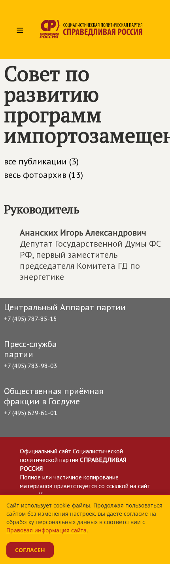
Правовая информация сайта (46, 530)
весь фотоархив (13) (43, 174)
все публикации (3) (41, 161)
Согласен (30, 550)
